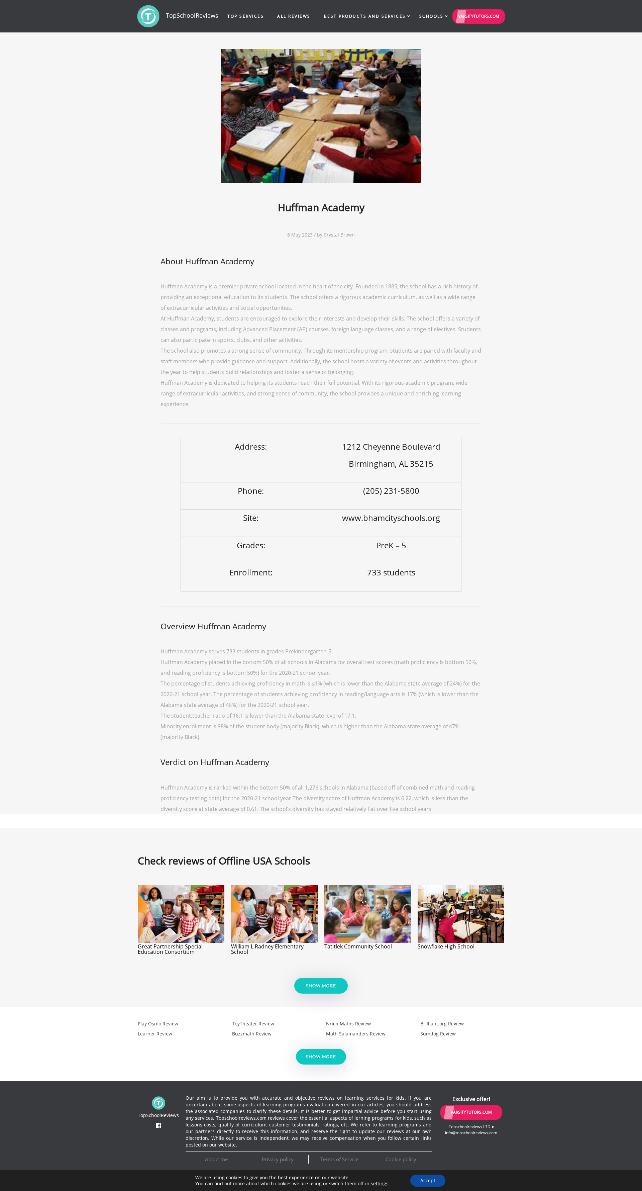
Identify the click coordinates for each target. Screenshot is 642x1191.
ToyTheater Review (253, 1023)
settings (380, 1184)
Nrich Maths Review (348, 1023)
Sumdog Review (438, 1033)
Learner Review (155, 1033)
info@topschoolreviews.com (471, 1132)
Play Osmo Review (158, 1023)
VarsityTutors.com (478, 16)
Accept (427, 1180)
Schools (431, 16)
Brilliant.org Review (442, 1023)
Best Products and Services (365, 16)
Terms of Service (339, 1159)
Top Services (245, 16)
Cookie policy (401, 1159)
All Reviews (294, 16)
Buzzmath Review (252, 1033)
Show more (321, 985)
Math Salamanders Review (356, 1033)
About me (216, 1159)
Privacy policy (278, 1159)
